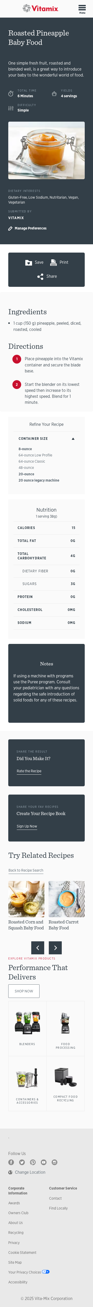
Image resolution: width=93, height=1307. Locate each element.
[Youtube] (44, 1162)
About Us (15, 1222)
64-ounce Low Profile (35, 455)
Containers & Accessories (27, 1101)
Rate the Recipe (29, 771)
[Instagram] (54, 1162)
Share (52, 276)
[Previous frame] (37, 948)
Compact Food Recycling (65, 1098)
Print (64, 262)
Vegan (73, 197)
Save (39, 262)
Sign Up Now (27, 826)
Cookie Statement (22, 1252)
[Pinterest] (33, 1162)
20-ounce (26, 474)
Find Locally (58, 1208)
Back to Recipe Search (26, 870)
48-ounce (26, 467)
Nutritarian (58, 197)
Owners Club (18, 1213)
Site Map (15, 1262)
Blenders (27, 1044)
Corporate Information (17, 1190)
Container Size (33, 438)
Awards (14, 1203)
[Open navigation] (82, 7)
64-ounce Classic (32, 461)
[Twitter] (22, 1162)
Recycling (16, 1232)
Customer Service (63, 1188)
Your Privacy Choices (24, 1272)
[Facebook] (11, 1162)
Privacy (14, 1242)
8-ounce (25, 449)
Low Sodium (38, 197)
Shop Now (24, 991)
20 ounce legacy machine (39, 480)
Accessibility (17, 1282)
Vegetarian (16, 202)
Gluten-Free (17, 197)
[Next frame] (55, 948)
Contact (55, 1198)
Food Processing (66, 1045)
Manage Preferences (31, 228)
